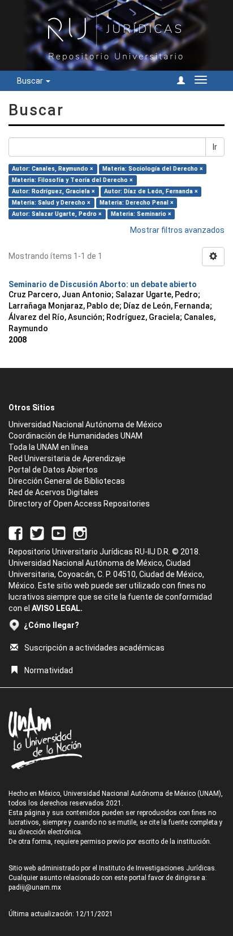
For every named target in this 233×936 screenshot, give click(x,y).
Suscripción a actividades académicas (94, 647)
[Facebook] (15, 532)
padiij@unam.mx (34, 887)
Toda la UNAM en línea (48, 447)
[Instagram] (80, 532)
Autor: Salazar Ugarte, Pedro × (57, 214)
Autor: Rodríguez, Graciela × (53, 191)
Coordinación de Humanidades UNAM (75, 435)
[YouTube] (58, 532)
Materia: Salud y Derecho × (51, 202)
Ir (215, 146)
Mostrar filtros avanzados (177, 230)
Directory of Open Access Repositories (79, 503)
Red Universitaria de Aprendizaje (67, 458)
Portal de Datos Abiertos (53, 469)
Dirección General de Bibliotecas (66, 481)
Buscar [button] (31, 80)
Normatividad (48, 670)
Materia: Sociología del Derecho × (152, 168)
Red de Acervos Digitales (53, 492)
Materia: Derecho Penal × (137, 202)
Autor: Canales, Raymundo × (52, 168)
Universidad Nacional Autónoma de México (85, 424)
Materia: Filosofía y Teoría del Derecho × (72, 180)
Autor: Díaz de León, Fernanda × (151, 191)
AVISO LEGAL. (57, 608)
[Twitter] (37, 532)
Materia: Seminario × (141, 214)
